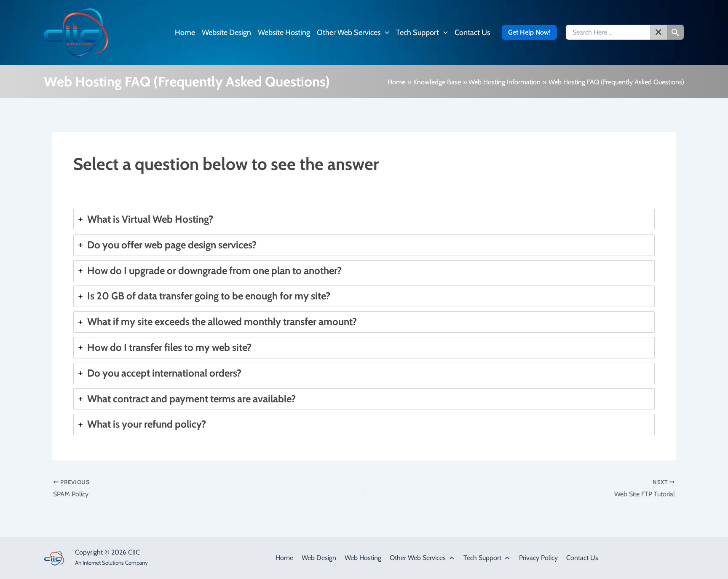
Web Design (319, 558)
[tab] (364, 219)
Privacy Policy (538, 558)
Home (284, 558)
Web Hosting (363, 558)
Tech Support (482, 558)
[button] (384, 32)
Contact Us (582, 558)
